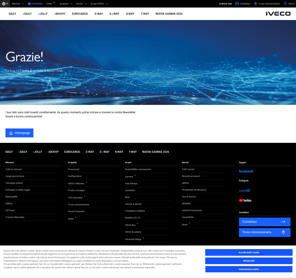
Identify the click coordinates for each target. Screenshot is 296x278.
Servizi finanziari (76, 211)
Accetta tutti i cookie (249, 252)
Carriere (129, 176)
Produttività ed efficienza (194, 190)
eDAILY (27, 13)
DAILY (12, 13)
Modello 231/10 (132, 217)
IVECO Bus (130, 225)
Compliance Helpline (135, 211)
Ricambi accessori (191, 176)
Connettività (187, 217)
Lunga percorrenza (14, 176)
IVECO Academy (133, 232)
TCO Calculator (75, 197)
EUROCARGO (80, 13)
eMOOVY (59, 13)
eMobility (186, 203)
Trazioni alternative (14, 217)
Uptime (185, 183)
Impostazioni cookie (249, 269)
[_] (226, 4)
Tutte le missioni (13, 169)
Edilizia (8, 203)
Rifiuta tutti (248, 261)
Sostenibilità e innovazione (138, 169)
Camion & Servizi (133, 204)
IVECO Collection (76, 183)
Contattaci (130, 190)
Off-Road (9, 210)
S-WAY (99, 13)
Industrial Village (133, 239)
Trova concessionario (78, 204)
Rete (127, 197)
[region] (148, 261)
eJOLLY (43, 13)
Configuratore (75, 176)
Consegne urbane (14, 183)
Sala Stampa (131, 183)
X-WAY (130, 13)
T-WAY (145, 13)
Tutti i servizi (188, 169)
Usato (49, 3)
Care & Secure (189, 196)
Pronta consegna (76, 190)
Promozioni (36, 3)
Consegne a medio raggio (17, 190)
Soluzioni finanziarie (192, 210)
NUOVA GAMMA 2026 (169, 13)
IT (7, 3)
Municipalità (11, 196)
